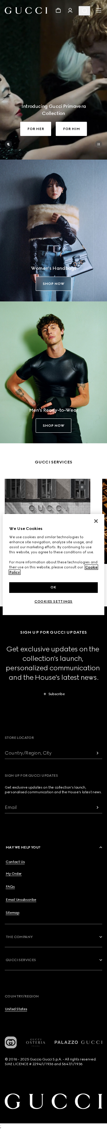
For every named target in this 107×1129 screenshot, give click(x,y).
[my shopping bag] (58, 10)
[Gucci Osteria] (35, 1043)
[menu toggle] (98, 10)
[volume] (8, 144)
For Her (35, 129)
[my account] (70, 10)
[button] (54, 847)
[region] (53, 564)
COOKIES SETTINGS (53, 601)
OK (53, 587)
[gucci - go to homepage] (26, 10)
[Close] (96, 521)
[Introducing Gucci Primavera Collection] (53, 80)
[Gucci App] (11, 1042)
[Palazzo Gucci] (78, 1042)
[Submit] (97, 753)
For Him (71, 129)
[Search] (84, 11)
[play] (98, 144)
